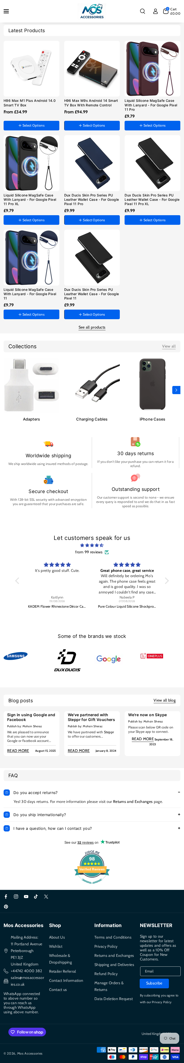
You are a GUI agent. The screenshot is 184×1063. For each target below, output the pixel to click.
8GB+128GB (99, 116)
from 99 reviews (89, 552)
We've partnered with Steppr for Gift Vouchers (91, 717)
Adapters (31, 419)
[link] (169, 346)
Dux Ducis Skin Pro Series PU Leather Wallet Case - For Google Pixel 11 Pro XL (152, 199)
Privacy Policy (105, 946)
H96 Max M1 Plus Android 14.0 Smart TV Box (30, 102)
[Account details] (155, 11)
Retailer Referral (62, 971)
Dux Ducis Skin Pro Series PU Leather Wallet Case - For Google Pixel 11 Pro (91, 199)
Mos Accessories (30, 1053)
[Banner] (16, 656)
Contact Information (66, 980)
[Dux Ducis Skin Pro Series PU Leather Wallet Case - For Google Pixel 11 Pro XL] (152, 163)
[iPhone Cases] (152, 385)
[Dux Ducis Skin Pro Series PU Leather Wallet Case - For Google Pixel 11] (92, 258)
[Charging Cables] (92, 385)
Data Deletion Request (113, 998)
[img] (92, 545)
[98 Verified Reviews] (92, 886)
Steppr (109, 732)
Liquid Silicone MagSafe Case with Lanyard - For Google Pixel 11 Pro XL (30, 199)
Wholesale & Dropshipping (60, 959)
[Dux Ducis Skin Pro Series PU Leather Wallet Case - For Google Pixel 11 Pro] (92, 163)
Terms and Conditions (113, 937)
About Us (57, 937)
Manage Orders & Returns (109, 986)
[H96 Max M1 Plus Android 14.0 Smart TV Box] (31, 69)
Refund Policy (106, 973)
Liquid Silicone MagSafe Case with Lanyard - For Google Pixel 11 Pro (151, 104)
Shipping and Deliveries (114, 964)
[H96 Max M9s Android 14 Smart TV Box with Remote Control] (92, 69)
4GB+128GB (15, 116)
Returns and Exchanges (133, 801)
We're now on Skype (147, 714)
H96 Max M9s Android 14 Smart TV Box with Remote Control (91, 102)
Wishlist (55, 946)
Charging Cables (92, 419)
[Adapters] (31, 385)
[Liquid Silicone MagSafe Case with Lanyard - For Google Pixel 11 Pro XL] (31, 163)
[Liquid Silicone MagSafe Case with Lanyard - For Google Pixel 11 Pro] (152, 69)
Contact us (58, 989)
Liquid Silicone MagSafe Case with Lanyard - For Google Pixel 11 (30, 293)
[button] (9, 11)
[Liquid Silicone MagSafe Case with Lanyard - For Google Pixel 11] (31, 258)
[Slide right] (176, 390)
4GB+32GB (75, 116)
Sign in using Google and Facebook (31, 717)
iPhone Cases (152, 419)
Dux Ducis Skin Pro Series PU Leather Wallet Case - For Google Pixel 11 (91, 293)
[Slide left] (8, 390)
